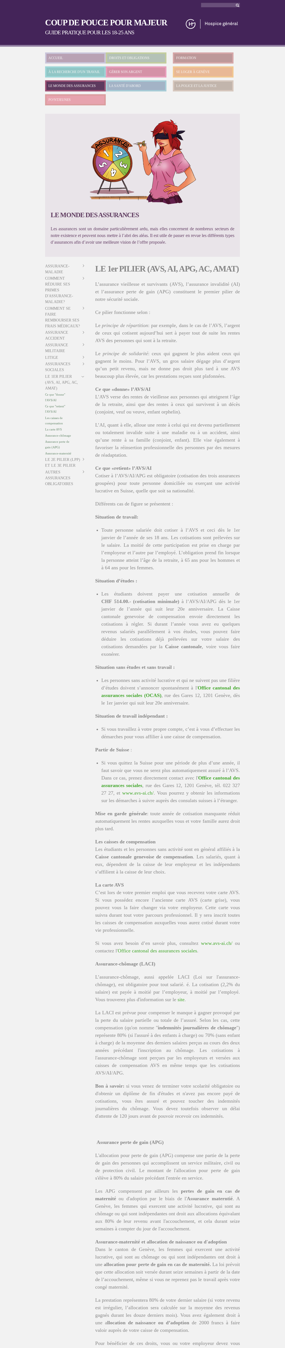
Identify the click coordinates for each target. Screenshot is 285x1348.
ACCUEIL (55, 58)
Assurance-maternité (58, 453)
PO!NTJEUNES (59, 100)
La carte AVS (53, 429)
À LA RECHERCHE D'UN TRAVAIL (74, 72)
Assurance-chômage (58, 435)
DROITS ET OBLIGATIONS (129, 58)
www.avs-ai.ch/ (138, 793)
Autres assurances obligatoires (59, 478)
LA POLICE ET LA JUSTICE (196, 86)
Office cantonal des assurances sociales (157, 950)
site (181, 999)
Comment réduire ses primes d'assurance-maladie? (59, 290)
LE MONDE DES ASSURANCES (72, 86)
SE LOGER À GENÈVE (193, 72)
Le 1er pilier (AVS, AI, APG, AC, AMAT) (61, 382)
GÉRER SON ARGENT (125, 72)
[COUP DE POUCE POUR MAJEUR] (212, 27)
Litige (51, 357)
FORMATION (186, 58)
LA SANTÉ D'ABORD (125, 86)
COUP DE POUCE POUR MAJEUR (106, 22)
